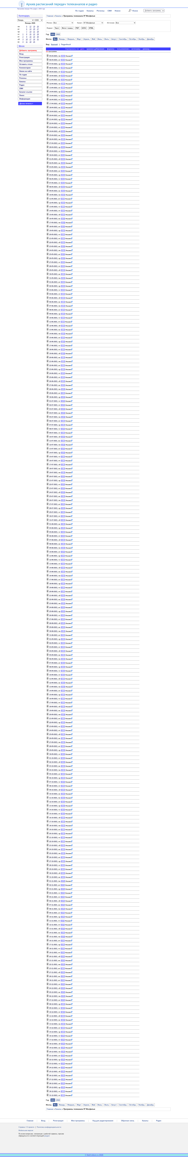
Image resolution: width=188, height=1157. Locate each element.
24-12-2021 (53, 1068)
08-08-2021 (53, 544)
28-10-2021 (53, 865)
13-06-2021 (53, 330)
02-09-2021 (53, 643)
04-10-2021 (53, 770)
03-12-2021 (53, 984)
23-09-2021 (53, 726)
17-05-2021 (53, 223)
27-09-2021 (53, 742)
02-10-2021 (53, 762)
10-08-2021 (53, 552)
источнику (135, 49)
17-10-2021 (53, 822)
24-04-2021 (53, 131)
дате (82, 49)
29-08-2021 (53, 627)
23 (34, 37)
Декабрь (150, 39)
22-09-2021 (53, 722)
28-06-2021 (53, 389)
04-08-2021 (53, 528)
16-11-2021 (53, 941)
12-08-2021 (53, 560)
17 (30, 39)
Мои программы (26, 61)
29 (38, 34)
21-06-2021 (53, 361)
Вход (43, 1121)
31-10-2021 (53, 877)
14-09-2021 (53, 691)
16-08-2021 (53, 576)
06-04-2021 (53, 60)
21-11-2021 (53, 960)
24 (34, 39)
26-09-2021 (53, 738)
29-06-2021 (53, 393)
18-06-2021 (53, 350)
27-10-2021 (53, 861)
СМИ (110, 11)
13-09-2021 (53, 687)
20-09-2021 (53, 714)
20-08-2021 (53, 592)
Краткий (54, 44)
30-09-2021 (53, 754)
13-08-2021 (53, 564)
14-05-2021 (53, 211)
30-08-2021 (53, 631)
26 (38, 27)
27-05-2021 (53, 262)
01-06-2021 (53, 282)
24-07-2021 (53, 492)
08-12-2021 (53, 1004)
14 (30, 32)
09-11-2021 (53, 913)
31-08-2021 (53, 635)
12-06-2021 (53, 326)
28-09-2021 (53, 746)
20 (34, 29)
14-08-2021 (53, 568)
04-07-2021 (53, 413)
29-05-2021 (53, 270)
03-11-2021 (53, 889)
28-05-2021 (53, 266)
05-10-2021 (53, 774)
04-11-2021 (53, 893)
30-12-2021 (53, 1091)
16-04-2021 (53, 100)
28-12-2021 (53, 1083)
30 (38, 37)
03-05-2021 (53, 167)
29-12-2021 (53, 1087)
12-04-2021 (53, 84)
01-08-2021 (53, 524)
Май (93, 39)
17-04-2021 (53, 104)
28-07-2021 (53, 508)
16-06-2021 (53, 342)
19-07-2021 (53, 472)
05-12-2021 (53, 992)
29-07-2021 (53, 512)
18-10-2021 (53, 826)
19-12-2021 (53, 1048)
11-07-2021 (53, 441)
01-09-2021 (53, 639)
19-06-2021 (53, 353)
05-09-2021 (53, 655)
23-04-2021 (53, 127)
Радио (21, 85)
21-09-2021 (53, 718)
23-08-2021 (53, 603)
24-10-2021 (53, 849)
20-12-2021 (53, 1052)
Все (55, 39)
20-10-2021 (53, 834)
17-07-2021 (53, 465)
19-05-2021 (53, 231)
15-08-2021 (53, 572)
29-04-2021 (53, 151)
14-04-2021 (53, 92)
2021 (53, 34)
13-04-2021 (53, 88)
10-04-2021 (53, 76)
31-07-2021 (53, 520)
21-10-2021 (53, 837)
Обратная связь (127, 1121)
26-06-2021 (53, 381)
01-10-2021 (53, 758)
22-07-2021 (53, 484)
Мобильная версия (26, 1130)
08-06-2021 (53, 310)
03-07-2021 (53, 409)
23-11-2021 (53, 968)
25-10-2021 (53, 853)
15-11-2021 (53, 937)
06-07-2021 (53, 421)
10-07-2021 (53, 437)
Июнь (99, 39)
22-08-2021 (53, 599)
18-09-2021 (53, 707)
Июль (106, 39)
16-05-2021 (53, 219)
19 (34, 27)
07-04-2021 (53, 64)
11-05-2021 (53, 199)
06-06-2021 (53, 302)
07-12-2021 (53, 1000)
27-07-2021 (53, 504)
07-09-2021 (53, 663)
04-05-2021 (53, 171)
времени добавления (95, 49)
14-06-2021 (53, 334)
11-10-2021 (53, 798)
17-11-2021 (53, 945)
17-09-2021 (53, 703)
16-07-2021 (53, 461)
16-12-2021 (53, 1036)
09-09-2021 (53, 671)
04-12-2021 (53, 988)
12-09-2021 (53, 683)
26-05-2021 (53, 258)
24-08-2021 (53, 607)
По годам (79, 11)
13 (30, 29)
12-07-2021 (53, 445)
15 (30, 34)
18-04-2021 (53, 108)
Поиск (135, 11)
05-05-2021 (53, 175)
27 (38, 29)
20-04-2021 (53, 115)
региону (146, 49)
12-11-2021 (53, 925)
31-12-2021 (53, 1095)
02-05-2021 (53, 163)
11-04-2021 (53, 80)
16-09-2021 (53, 699)
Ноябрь (142, 39)
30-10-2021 (53, 873)
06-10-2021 (53, 778)
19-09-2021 (53, 711)
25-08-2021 (53, 611)
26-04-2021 (53, 139)
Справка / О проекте (26, 1127)
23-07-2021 (53, 488)
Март (79, 39)
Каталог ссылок (25, 92)
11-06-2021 (53, 322)
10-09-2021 (53, 675)
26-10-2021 (53, 857)
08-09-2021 (53, 667)
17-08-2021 (53, 580)
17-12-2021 (53, 1040)
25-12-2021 (53, 1072)
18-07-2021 (53, 469)
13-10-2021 (53, 806)
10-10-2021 (53, 794)
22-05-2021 (53, 242)
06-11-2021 (53, 901)
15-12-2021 (53, 1032)
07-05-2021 (53, 183)
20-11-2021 (53, 956)
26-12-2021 (53, 1076)
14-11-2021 (53, 933)
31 (38, 39)
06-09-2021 (53, 659)
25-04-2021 (53, 135)
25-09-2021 (53, 734)
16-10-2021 (53, 818)
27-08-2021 (53, 619)
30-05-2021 (53, 274)
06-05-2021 (53, 179)
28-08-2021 (53, 623)
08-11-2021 (53, 909)
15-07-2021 (53, 457)
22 (34, 34)
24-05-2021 (53, 250)
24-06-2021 (53, 373)
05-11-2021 (53, 897)
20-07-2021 (53, 476)
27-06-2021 (53, 385)
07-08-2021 (53, 540)
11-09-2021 (53, 679)
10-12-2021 (53, 1012)
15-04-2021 (53, 96)
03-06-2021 (53, 290)
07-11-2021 (53, 905)
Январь (62, 39)
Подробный (66, 44)
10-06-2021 (53, 318)
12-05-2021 (53, 203)
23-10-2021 (53, 845)
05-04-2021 (53, 56)
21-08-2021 (53, 595)
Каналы (90, 11)
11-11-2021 (53, 921)
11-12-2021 (53, 1016)
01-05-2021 (53, 159)
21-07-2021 (53, 480)
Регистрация (58, 1121)
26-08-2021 (53, 615)
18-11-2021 (53, 949)
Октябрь (132, 39)
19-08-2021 (53, 588)
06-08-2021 (53, 536)
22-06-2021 (53, 365)
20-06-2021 (53, 357)
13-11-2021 (53, 929)
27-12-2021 (53, 1079)
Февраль (71, 39)
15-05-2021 (53, 215)
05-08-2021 (53, 532)
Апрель (86, 39)
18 (30, 42)
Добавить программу (153, 11)
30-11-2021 (53, 980)
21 (34, 32)
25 (34, 42)
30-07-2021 (53, 516)
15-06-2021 (53, 338)
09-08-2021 (53, 548)
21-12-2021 (53, 1056)
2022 (58, 34)
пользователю (123, 49)
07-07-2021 (53, 425)
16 (30, 37)
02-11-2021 (53, 885)
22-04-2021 (53, 123)
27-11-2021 (53, 972)
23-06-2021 (53, 369)
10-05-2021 (53, 195)
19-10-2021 (53, 830)
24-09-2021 (53, 730)
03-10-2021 (53, 766)
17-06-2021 (53, 346)
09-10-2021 (53, 790)
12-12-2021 (53, 1020)
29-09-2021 (53, 750)
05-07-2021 (53, 417)
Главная (50, 16)
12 (30, 27)
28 (38, 32)
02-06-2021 (53, 286)
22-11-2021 (53, 964)
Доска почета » (26, 104)
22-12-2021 (53, 1060)
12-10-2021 (53, 802)
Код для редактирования (103, 1121)
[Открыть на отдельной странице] (72, 56)
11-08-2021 (53, 556)
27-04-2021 (53, 143)
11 (26, 42)
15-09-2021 (53, 695)
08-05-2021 (53, 187)
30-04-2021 (53, 155)
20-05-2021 (53, 234)
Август (114, 39)
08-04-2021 (53, 68)
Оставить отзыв (25, 64)
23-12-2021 (53, 1064)
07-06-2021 (53, 306)
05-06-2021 (53, 298)
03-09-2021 (53, 647)
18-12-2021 (53, 1044)
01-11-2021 (53, 881)
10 (27, 39)
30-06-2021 (53, 397)
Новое (117, 11)
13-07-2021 (53, 449)
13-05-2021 (53, 207)
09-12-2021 (53, 1008)
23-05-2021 (53, 246)
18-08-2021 (53, 584)
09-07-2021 (53, 433)
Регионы (100, 11)
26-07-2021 (53, 500)
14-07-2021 (53, 453)
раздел (47, 1136)
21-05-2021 (53, 238)
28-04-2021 (53, 147)
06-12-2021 (53, 996)
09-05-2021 (53, 191)
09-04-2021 (53, 72)
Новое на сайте (25, 71)
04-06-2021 (53, 294)
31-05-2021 (53, 278)
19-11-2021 (53, 953)
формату (110, 49)
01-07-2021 (53, 401)
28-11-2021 (53, 976)
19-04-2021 (53, 111)
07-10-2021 (53, 782)
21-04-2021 (53, 119)
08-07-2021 (53, 429)
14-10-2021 (53, 810)
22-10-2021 (53, 841)
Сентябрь (123, 39)
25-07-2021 (53, 496)
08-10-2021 (53, 786)
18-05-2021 (53, 227)
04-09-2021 (53, 651)
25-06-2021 (53, 377)
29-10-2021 (53, 869)
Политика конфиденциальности (49, 1127)
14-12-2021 (53, 1028)
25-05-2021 (53, 254)
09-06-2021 (53, 314)
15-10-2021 (53, 814)
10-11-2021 (53, 917)
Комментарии (25, 68)
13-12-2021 (53, 1024)
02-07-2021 (53, 405)
